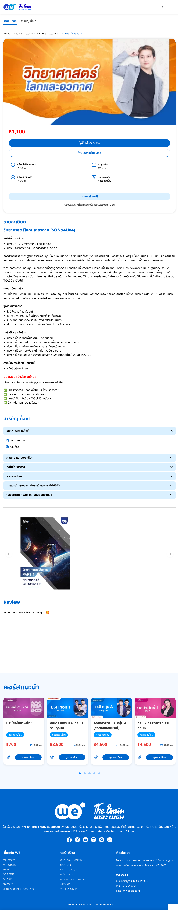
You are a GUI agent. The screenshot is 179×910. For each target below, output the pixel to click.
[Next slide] (170, 554)
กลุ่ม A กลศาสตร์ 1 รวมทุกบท (153, 726)
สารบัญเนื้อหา (28, 21)
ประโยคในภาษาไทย (19, 723)
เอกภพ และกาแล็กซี (17, 431)
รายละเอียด (10, 21)
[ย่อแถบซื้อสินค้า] (173, 907)
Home (6, 34)
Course (18, 34)
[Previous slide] (9, 554)
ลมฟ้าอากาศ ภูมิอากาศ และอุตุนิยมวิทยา (29, 495)
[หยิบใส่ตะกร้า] (8, 757)
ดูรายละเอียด (28, 757)
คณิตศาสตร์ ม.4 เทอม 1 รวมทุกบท (66, 726)
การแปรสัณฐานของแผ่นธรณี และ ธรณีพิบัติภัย (33, 485)
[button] (172, 7)
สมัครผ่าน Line (92, 153)
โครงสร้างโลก (14, 476)
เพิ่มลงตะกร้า (92, 143)
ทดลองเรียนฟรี (89, 196)
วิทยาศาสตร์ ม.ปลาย (46, 34)
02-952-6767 (129, 886)
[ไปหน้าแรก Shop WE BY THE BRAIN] (33, 7)
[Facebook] (69, 839)
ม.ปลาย (29, 34)
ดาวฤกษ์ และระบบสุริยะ (19, 458)
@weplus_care (131, 891)
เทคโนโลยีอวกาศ (15, 467)
